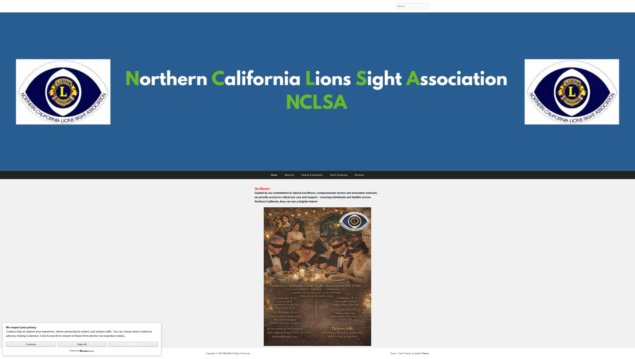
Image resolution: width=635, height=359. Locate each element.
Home (274, 175)
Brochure (359, 175)
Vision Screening (338, 175)
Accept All (133, 344)
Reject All (82, 344)
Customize (31, 344)
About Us (289, 175)
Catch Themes (422, 353)
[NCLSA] (317, 91)
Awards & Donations (312, 175)
